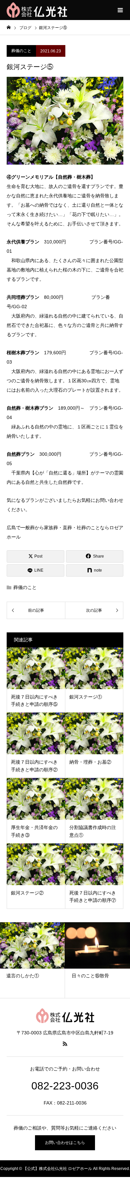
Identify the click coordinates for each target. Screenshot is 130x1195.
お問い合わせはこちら (65, 1142)
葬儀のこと (21, 50)
